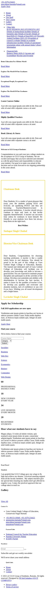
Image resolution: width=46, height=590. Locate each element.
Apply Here (5, 324)
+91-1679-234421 (8, 2)
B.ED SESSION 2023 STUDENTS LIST (23, 29)
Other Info (11, 27)
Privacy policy (11, 585)
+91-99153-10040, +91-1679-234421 (20, 518)
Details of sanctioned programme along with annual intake (23, 44)
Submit (4, 343)
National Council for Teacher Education (21, 534)
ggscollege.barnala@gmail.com (13, 4)
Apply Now (5, 6)
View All (4, 501)
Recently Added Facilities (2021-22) (25, 37)
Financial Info (12, 51)
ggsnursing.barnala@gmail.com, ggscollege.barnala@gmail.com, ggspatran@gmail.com (18, 522)
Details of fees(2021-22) (27, 36)
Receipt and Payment (25, 56)
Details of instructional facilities (19, 32)
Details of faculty (25, 34)
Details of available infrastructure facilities (21, 41)
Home (8, 13)
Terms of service (12, 587)
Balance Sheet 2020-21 (16, 53)
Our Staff (9, 17)
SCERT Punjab (12, 539)
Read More (5, 66)
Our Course (10, 20)
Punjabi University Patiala (16, 536)
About (8, 15)
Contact (9, 24)
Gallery (9, 22)
